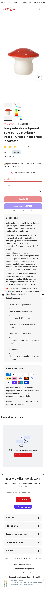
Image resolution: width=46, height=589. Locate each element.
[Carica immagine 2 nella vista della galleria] (18, 112)
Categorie (12, 525)
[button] (40, 191)
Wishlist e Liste (14, 542)
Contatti (11, 550)
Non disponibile (10, 179)
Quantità (7, 185)
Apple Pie (21, 558)
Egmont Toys (9, 124)
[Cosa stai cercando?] (41, 9)
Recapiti (36, 577)
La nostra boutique (17, 534)
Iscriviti (22, 499)
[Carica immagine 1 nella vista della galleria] (8, 112)
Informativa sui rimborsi (23, 564)
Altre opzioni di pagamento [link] (23, 211)
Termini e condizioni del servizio (24, 573)
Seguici (10, 517)
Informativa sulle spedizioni (19, 577)
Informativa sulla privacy (24, 569)
